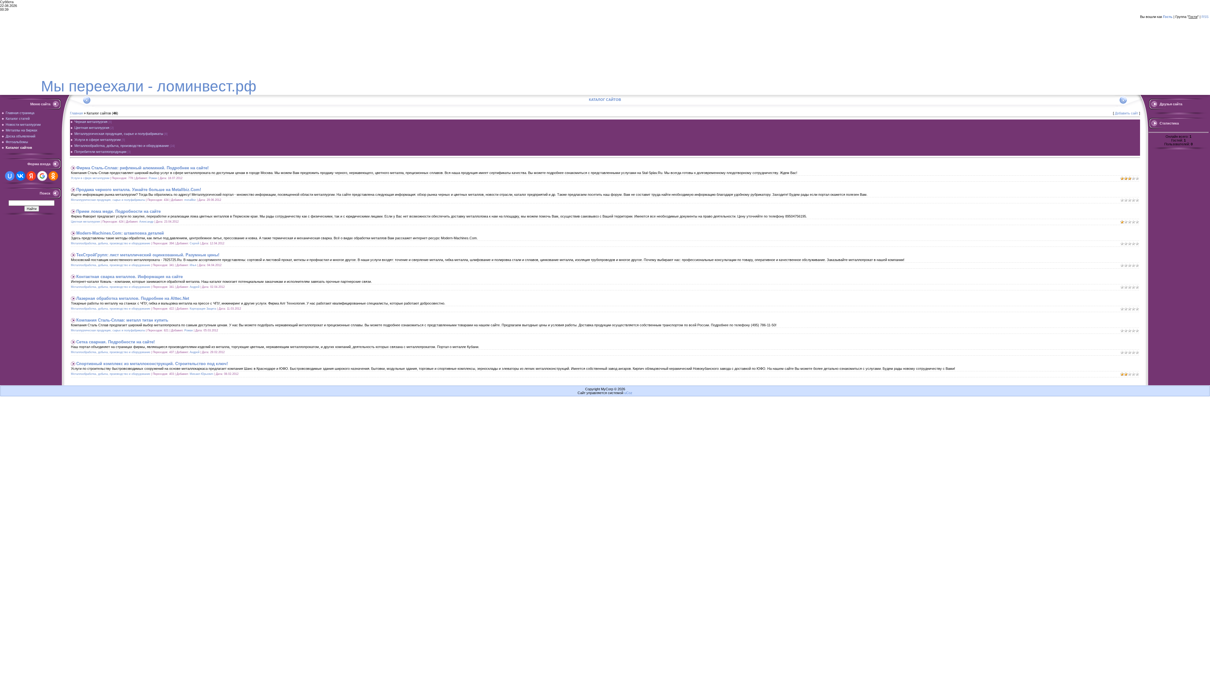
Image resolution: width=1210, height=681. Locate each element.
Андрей (194, 286)
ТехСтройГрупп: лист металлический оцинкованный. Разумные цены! (147, 255)
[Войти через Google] (42, 176)
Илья (193, 265)
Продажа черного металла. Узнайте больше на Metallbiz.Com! (138, 189)
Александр (146, 221)
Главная (76, 113)
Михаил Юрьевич (201, 373)
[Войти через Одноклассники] (53, 176)
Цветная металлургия (91, 128)
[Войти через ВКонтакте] (20, 176)
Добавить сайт (1126, 113)
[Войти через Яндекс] (31, 176)
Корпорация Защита (203, 308)
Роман (153, 178)
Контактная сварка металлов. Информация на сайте (129, 276)
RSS (1204, 17)
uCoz (628, 393)
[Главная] (18, 48)
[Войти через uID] (9, 176)
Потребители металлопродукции (100, 152)
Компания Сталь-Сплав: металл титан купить (122, 320)
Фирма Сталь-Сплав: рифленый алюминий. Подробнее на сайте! (142, 168)
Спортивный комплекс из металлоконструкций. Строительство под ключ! (152, 363)
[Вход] (57, 59)
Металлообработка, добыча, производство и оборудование (121, 146)
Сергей (194, 243)
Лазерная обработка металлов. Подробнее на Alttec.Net (132, 298)
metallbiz (190, 199)
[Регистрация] (37, 54)
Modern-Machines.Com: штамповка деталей (120, 233)
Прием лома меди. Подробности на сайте (118, 211)
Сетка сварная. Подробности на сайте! (115, 342)
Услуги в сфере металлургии (97, 140)
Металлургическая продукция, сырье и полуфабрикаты (118, 134)
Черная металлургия (90, 122)
